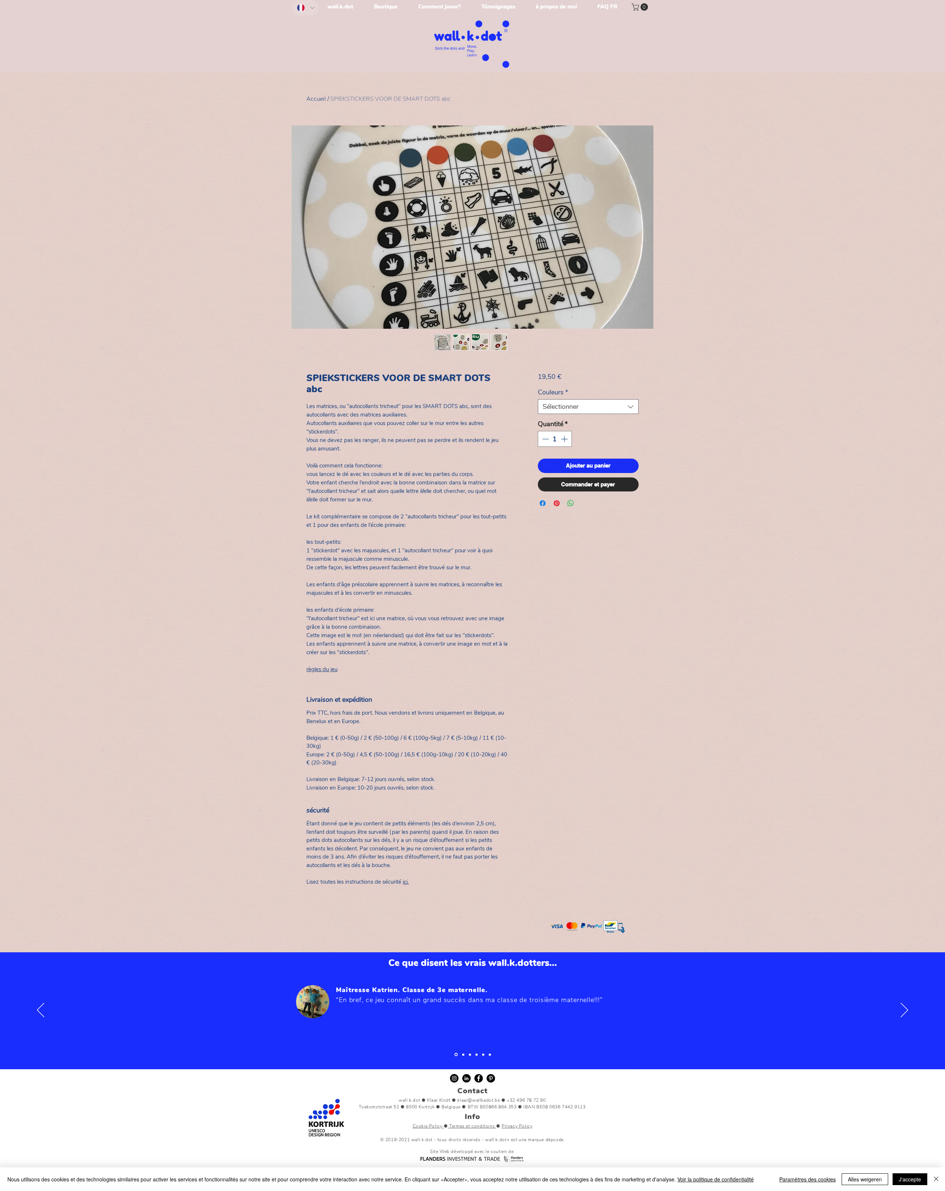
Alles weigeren (865, 1179)
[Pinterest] (491, 1078)
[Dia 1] (455, 1054)
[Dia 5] (490, 1054)
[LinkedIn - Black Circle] (466, 1078)
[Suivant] (904, 1010)
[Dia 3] (476, 1054)
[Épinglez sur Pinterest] (556, 503)
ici (405, 882)
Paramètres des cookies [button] (807, 1179)
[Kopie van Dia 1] (462, 1054)
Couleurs (553, 392)
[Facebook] (478, 1078)
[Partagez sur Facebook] (542, 503)
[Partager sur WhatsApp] (570, 503)
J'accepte (910, 1179)
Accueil (316, 99)
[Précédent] (40, 1010)
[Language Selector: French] (305, 7)
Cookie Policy (428, 1126)
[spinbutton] (554, 438)
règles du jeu (321, 669)
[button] (641, 7)
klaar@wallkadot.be (478, 1100)
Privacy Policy (517, 1126)
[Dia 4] (483, 1054)
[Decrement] (544, 438)
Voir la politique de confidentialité (715, 1179)
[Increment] (565, 438)
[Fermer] (936, 1179)
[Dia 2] (470, 1054)
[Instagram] (454, 1078)
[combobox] (588, 406)
